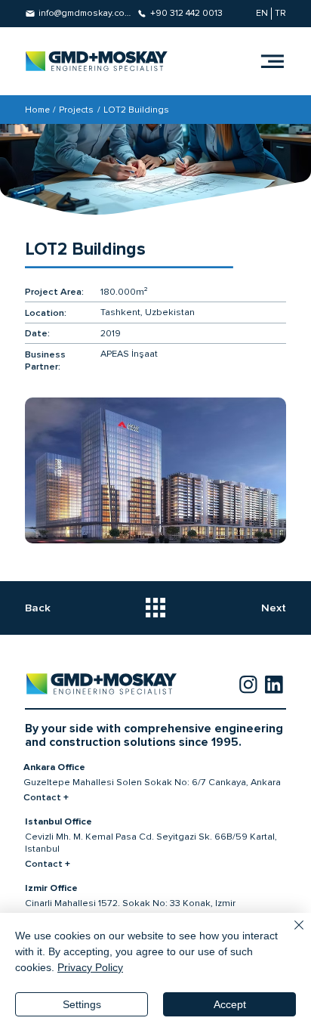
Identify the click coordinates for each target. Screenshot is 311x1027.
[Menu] (272, 61)
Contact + (46, 797)
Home (37, 110)
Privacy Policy (90, 967)
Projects (76, 110)
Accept (230, 1004)
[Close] (290, 934)
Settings (82, 1004)
